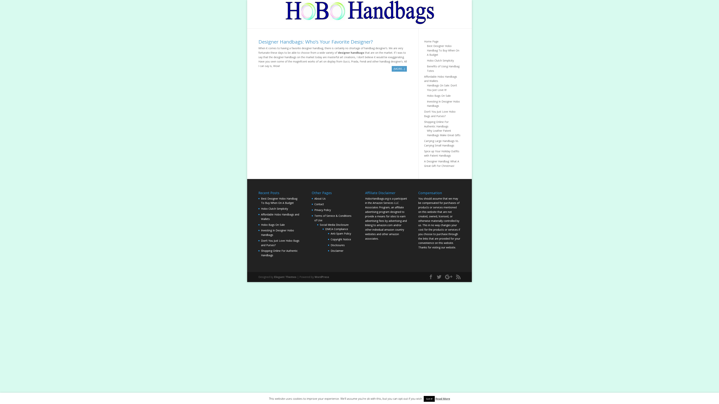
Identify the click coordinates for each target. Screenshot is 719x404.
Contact (319, 204)
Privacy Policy (322, 210)
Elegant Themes (285, 277)
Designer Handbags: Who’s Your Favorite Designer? (315, 41)
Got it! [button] (429, 398)
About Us (320, 198)
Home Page (431, 41)
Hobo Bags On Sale (439, 95)
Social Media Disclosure (334, 225)
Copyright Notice (341, 239)
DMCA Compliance (336, 229)
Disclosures (338, 245)
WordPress (322, 277)
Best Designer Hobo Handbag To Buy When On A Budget (443, 50)
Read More (443, 398)
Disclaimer (337, 250)
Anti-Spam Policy (341, 233)
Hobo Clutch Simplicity (440, 60)
